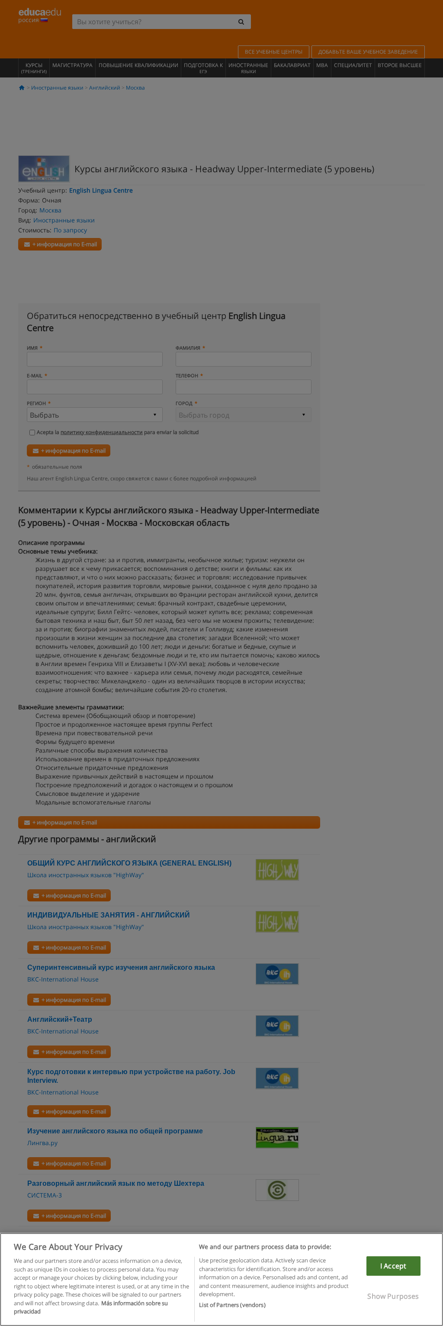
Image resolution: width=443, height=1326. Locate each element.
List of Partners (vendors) (232, 1305)
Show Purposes (393, 1296)
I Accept (393, 1266)
